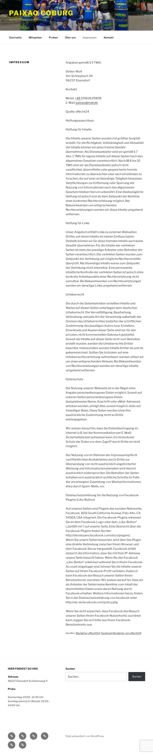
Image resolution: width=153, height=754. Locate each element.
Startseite (15, 37)
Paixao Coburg (41, 13)
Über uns (70, 37)
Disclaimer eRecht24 (88, 633)
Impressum (90, 37)
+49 (78, 98)
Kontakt (109, 37)
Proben (53, 37)
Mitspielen (35, 37)
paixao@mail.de (87, 102)
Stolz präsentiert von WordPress (84, 736)
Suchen (70, 668)
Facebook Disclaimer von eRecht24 (121, 633)
